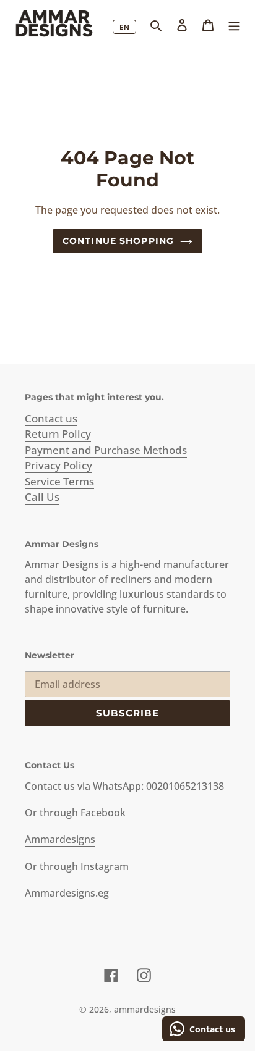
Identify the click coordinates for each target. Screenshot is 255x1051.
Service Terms (59, 481)
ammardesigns (145, 1009)
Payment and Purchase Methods (106, 450)
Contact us (51, 418)
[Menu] (234, 24)
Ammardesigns (60, 839)
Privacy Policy (58, 465)
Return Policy (58, 434)
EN (124, 26)
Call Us (42, 497)
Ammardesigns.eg (67, 893)
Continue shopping (118, 240)
